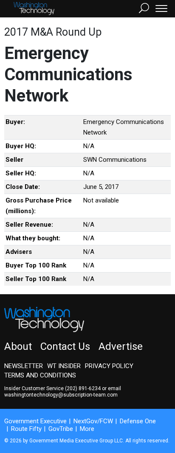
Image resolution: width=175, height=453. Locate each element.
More (87, 429)
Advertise (121, 346)
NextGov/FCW (93, 421)
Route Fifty (26, 429)
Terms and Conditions (40, 375)
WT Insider (64, 366)
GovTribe (60, 429)
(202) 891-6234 (83, 388)
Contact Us (65, 346)
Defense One (138, 421)
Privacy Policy (109, 366)
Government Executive (35, 421)
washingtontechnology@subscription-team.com (61, 395)
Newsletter (23, 366)
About (18, 346)
